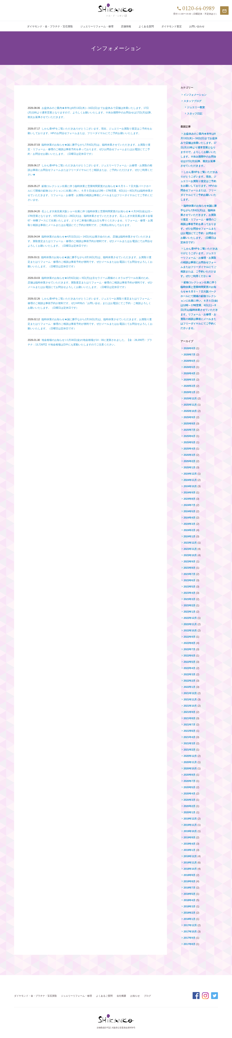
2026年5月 (189, 367)
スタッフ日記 (194, 113)
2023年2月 (189, 605)
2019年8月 (189, 837)
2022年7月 (189, 649)
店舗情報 (126, 26)
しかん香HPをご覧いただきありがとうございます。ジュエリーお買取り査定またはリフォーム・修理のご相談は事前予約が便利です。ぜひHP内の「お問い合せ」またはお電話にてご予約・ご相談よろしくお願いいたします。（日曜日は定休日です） (90, 303)
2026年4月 (189, 373)
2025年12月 (190, 398)
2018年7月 (189, 887)
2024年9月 (189, 492)
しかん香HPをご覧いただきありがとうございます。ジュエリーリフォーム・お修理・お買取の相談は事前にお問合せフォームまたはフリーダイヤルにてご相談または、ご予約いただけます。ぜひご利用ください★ (90, 170)
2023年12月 (190, 542)
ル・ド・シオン (116, 15)
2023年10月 (190, 555)
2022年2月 (189, 680)
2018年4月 (189, 900)
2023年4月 (189, 592)
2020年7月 (189, 781)
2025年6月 (189, 436)
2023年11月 (190, 548)
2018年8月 (189, 881)
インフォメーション (195, 94)
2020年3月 (189, 799)
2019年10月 (190, 831)
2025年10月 (190, 411)
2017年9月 (189, 937)
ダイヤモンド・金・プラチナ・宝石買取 (50, 26)
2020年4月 (189, 793)
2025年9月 (189, 417)
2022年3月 (189, 674)
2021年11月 (190, 699)
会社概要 (121, 995)
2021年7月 (189, 724)
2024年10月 (190, 486)
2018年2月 (189, 912)
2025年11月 (190, 404)
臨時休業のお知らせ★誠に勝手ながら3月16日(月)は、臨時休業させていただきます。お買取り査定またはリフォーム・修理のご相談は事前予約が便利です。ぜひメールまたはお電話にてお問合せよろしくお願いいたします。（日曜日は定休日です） (90, 262)
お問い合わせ (196, 26)
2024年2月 (189, 530)
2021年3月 (189, 743)
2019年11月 (190, 824)
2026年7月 (189, 354)
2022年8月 (189, 643)
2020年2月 (189, 806)
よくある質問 (146, 26)
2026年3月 (189, 379)
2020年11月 (190, 762)
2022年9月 (189, 636)
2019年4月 (189, 843)
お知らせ (135, 995)
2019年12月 (190, 818)
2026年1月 (189, 392)
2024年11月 (190, 479)
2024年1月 (189, 536)
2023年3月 (189, 599)
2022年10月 (190, 630)
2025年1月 (189, 467)
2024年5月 (189, 511)
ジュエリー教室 (196, 107)
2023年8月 (189, 567)
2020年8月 (189, 774)
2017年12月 (190, 925)
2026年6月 (189, 360)
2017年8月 (189, 944)
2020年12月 (190, 755)
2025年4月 (189, 448)
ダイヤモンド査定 (171, 26)
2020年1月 (189, 812)
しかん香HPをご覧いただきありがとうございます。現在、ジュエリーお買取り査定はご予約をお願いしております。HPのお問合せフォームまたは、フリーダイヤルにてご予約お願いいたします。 (199, 186)
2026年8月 (189, 348)
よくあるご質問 (104, 995)
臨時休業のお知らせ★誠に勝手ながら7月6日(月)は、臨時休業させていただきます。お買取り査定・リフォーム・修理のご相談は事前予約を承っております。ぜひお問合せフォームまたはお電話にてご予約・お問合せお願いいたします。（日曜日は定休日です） (89, 149)
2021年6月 (189, 730)
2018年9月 (189, 875)
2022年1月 (189, 686)
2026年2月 (189, 385)
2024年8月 (189, 498)
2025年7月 (189, 429)
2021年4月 (189, 737)
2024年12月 (190, 473)
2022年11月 (190, 624)
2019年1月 (189, 850)
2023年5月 (189, 586)
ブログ (147, 995)
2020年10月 (190, 768)
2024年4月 (189, 517)
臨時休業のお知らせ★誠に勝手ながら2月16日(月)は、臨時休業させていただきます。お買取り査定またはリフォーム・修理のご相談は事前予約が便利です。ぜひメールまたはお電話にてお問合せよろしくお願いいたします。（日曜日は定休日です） (90, 324)
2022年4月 (189, 668)
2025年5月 (189, 442)
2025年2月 (189, 461)
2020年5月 (189, 787)
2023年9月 (189, 561)
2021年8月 (189, 718)
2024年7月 (189, 505)
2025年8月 (189, 423)
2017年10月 (190, 931)
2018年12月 (190, 856)
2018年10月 (190, 868)
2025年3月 (189, 454)
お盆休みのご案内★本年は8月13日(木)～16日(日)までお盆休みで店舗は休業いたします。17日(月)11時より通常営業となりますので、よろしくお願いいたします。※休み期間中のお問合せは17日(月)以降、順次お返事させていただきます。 (90, 112)
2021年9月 (189, 712)
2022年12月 (190, 617)
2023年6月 (189, 580)
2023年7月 (189, 574)
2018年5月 (189, 893)
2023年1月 (189, 611)
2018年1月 (189, 918)
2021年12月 (190, 693)
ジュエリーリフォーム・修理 (96, 26)
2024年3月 (189, 523)
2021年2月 (189, 749)
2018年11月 (190, 862)
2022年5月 (189, 661)
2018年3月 (189, 906)
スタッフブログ (192, 100)
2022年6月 (189, 655)
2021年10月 (190, 705)
